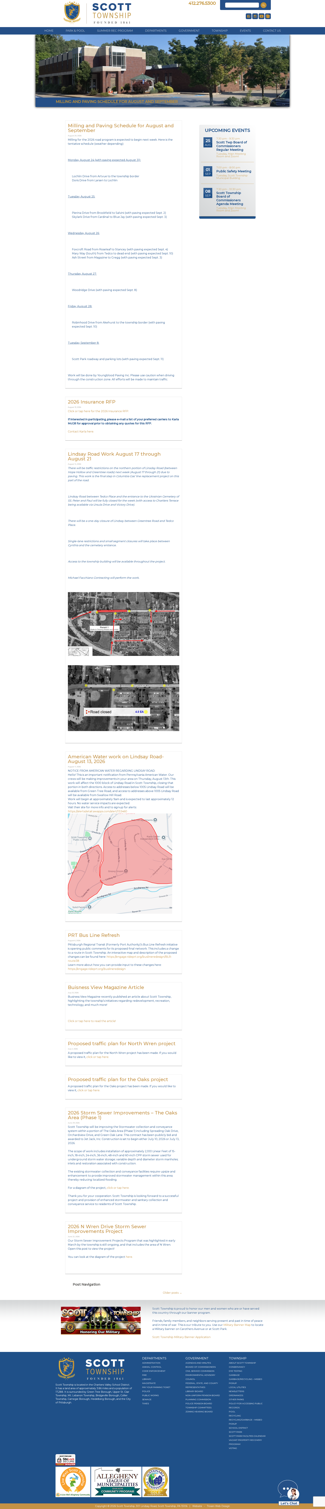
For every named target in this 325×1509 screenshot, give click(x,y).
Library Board (194, 1391)
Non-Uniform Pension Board (203, 1395)
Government (189, 30)
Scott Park (235, 1432)
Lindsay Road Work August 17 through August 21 (114, 456)
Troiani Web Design (218, 1506)
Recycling (235, 1415)
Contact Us (272, 30)
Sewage (146, 1399)
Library (146, 1379)
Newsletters (236, 1391)
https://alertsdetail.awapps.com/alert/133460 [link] (97, 811)
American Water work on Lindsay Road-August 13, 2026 (116, 759)
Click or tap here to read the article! (92, 1021)
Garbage (234, 1375)
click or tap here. (97, 1057)
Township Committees (198, 1407)
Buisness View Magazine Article (106, 987)
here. (129, 1256)
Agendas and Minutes (198, 1363)
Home (48, 30)
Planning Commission (198, 1399)
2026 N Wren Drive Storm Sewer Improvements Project (107, 1229)
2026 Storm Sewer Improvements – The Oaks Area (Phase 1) (122, 1115)
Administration (151, 1363)
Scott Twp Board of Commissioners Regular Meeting (231, 145)
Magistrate (149, 1383)
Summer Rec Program (115, 30)
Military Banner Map (237, 1325)
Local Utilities (237, 1387)
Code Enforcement (153, 1371)
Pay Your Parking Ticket (156, 1387)
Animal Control (151, 1367)
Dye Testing (235, 1371)
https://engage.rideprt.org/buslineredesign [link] (97, 969)
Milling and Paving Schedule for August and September (121, 128)
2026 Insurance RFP (91, 402)
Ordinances (236, 1395)
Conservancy (237, 1367)
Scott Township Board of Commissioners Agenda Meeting (229, 198)
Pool (232, 1411)
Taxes (145, 1403)
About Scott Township (242, 1363)
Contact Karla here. (81, 431)
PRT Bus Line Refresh (94, 935)
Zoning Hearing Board (199, 1411)
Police (146, 1391)
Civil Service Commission (200, 1371)
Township (220, 30)
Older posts (172, 1292)
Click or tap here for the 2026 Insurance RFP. (98, 411)
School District (238, 1428)
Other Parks (236, 1399)
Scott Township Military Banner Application (181, 1337)
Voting (233, 1448)
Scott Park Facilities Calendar (247, 1436)
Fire (144, 1375)
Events (245, 30)
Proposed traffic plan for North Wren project (122, 1043)
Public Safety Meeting (233, 171)
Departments (156, 30)
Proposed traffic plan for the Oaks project (118, 1079)
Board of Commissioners (201, 1367)
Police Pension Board (199, 1403)
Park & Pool (75, 30)
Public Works (150, 1395)
